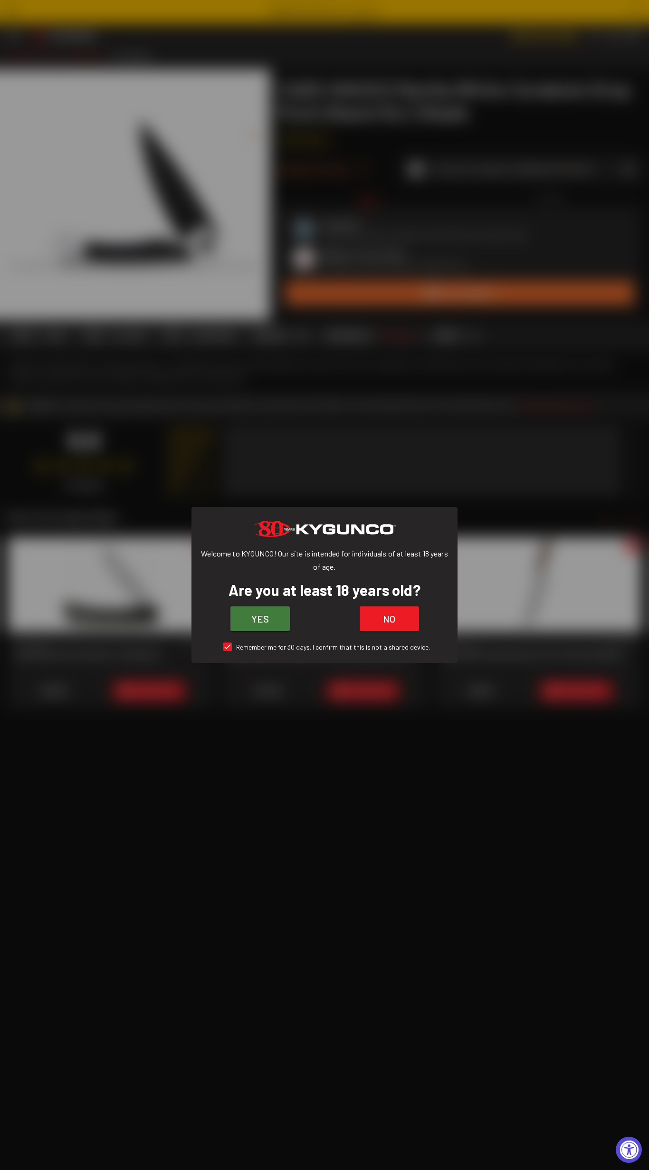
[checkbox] (325, 647)
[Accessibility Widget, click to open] (629, 1150)
